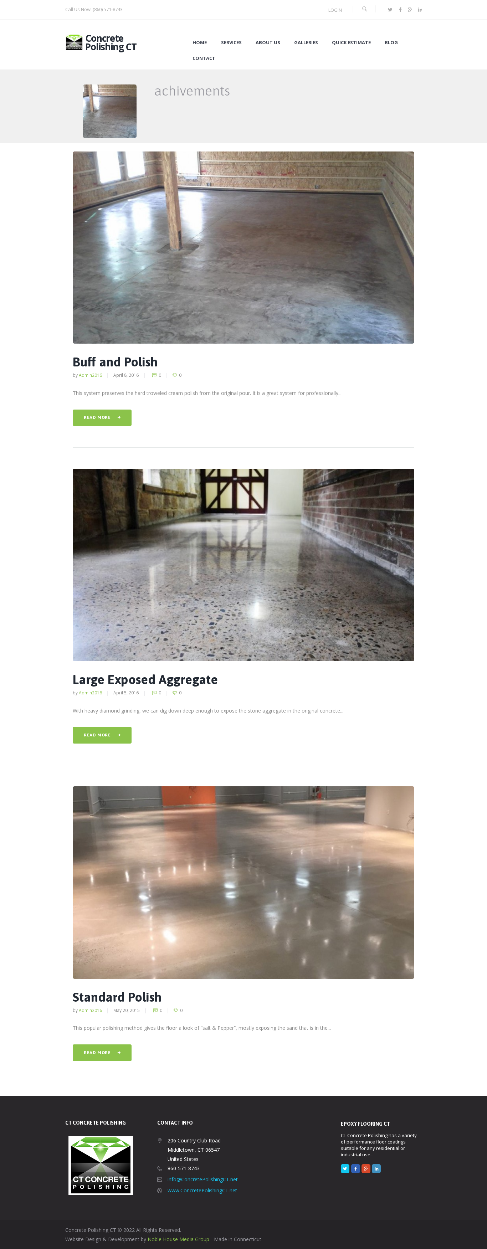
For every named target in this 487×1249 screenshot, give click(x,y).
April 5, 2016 (126, 692)
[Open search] (364, 9)
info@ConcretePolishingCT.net (203, 1179)
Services (231, 43)
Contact (204, 58)
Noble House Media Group (178, 1239)
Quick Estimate (351, 43)
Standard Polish (117, 997)
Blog (391, 43)
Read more (97, 417)
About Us (268, 43)
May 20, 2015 (126, 1010)
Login (335, 10)
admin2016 (90, 375)
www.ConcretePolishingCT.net (202, 1190)
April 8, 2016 (126, 375)
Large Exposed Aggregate (145, 679)
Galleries (306, 43)
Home (200, 43)
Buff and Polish (115, 361)
